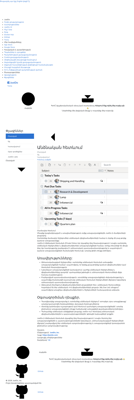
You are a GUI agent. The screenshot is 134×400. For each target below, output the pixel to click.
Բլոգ (6, 32)
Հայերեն (28, 108)
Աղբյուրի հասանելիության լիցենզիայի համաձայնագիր (28, 65)
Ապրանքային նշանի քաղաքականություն (22, 62)
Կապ (6, 40)
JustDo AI (8, 27)
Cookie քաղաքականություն (16, 57)
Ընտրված (41, 152)
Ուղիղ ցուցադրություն (14, 22)
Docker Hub (9, 35)
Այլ (38, 154)
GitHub (7, 37)
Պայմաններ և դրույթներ (15, 52)
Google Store (9, 47)
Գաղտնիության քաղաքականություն (20, 55)
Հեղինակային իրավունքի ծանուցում (20, 60)
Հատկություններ (11, 24)
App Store (8, 45)
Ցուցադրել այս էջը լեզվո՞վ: (15, 1)
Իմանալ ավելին (44, 160)
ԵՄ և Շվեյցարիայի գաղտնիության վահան (23, 70)
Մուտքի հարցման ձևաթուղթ (17, 67)
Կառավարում (43, 157)
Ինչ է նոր (8, 30)
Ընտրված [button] (10, 160)
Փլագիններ (9, 77)
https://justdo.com (50, 335)
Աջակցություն (10, 75)
